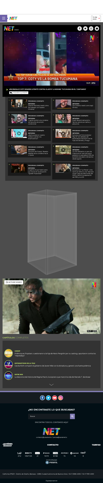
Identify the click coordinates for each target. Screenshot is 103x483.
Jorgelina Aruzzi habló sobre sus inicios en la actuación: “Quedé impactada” (37, 171)
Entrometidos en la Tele (25, 363)
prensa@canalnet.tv (60, 437)
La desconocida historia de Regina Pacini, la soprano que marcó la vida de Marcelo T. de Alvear (52, 377)
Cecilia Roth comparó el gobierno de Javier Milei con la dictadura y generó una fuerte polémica (53, 366)
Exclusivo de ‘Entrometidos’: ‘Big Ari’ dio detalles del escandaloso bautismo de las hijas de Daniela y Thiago (82, 137)
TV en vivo (95, 18)
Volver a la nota (20, 93)
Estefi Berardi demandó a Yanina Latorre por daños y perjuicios (81, 122)
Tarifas (96, 445)
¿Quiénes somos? (7, 445)
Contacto (52, 445)
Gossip (17, 351)
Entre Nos (19, 374)
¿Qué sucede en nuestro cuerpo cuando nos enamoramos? (36, 137)
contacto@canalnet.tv (44, 437)
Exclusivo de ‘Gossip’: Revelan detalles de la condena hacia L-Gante (38, 153)
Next (51, 385)
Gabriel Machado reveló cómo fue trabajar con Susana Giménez (38, 107)
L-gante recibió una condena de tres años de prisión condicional (38, 122)
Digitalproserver (51, 481)
